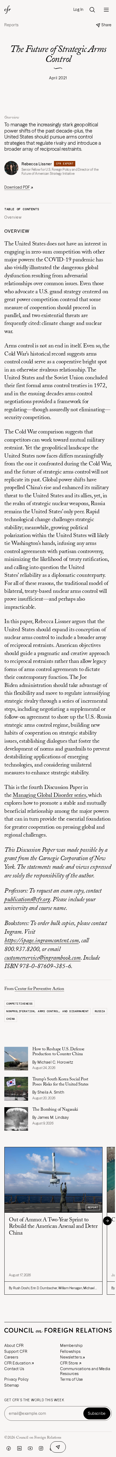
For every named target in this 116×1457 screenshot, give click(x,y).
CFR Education (17, 1363)
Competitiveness (19, 1003)
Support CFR (15, 1351)
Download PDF (17, 187)
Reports (11, 25)
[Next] (107, 1220)
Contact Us (14, 1368)
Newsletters (71, 1357)
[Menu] (106, 9)
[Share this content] (58, 1447)
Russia (100, 1011)
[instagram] (41, 1448)
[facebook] (8, 1448)
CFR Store (69, 1363)
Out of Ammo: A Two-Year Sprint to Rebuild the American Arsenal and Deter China (53, 1226)
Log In (78, 9)
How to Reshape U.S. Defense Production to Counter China (58, 1051)
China (10, 1019)
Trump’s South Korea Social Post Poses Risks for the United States (60, 1081)
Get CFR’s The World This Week (34, 1400)
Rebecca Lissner (37, 164)
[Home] (7, 10)
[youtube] (30, 1448)
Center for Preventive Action (39, 989)
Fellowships (70, 1351)
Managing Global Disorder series (49, 795)
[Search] (92, 9)
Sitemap (11, 1385)
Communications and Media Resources (85, 1371)
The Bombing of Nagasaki (55, 1109)
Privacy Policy (16, 1379)
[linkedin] (19, 1448)
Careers (11, 1357)
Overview (12, 217)
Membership (71, 1345)
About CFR (14, 1345)
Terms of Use (71, 1379)
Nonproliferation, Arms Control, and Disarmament (47, 1011)
